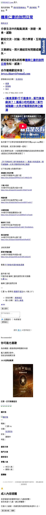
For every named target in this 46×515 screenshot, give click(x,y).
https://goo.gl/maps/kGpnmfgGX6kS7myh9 (16, 190)
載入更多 (5, 308)
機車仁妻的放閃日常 (17, 17)
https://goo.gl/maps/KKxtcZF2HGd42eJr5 (16, 257)
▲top (3, 304)
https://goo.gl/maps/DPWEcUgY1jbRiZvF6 (16, 177)
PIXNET (10, 482)
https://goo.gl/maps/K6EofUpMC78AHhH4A (17, 227)
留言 (21, 292)
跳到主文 (4, 23)
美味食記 (18, 298)
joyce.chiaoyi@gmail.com (15, 73)
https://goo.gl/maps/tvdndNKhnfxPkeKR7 (16, 239)
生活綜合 (19, 79)
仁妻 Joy (4, 279)
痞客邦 (16, 292)
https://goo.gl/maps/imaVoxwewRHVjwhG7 (16, 202)
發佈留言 (5, 322)
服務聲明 (24, 484)
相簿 (7, 84)
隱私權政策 (39, 482)
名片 (7, 89)
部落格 (8, 86)
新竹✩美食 (19, 300)
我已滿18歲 (5, 510)
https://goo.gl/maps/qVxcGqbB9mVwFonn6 (16, 215)
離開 (12, 510)
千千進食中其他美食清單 (14, 265)
